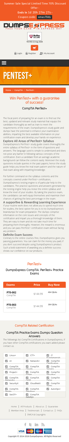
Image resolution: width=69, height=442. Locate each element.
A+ (10, 360)
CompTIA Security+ (53, 373)
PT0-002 (11, 292)
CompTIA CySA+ (32, 373)
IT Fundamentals (53, 356)
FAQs (59, 410)
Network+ (35, 360)
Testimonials (33, 410)
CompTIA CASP (32, 378)
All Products (26, 406)
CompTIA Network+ (11, 378)
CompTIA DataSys (32, 395)
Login (19, 53)
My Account (49, 53)
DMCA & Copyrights (36, 414)
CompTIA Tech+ (53, 384)
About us (40, 406)
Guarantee (53, 406)
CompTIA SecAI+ (11, 389)
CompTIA (18, 90)
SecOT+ (13, 394)
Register (32, 53)
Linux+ (12, 355)
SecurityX (13, 383)
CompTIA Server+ (53, 367)
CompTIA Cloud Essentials (13, 367)
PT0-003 (11, 304)
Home (8, 90)
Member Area (17, 410)
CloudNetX (35, 383)
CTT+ (32, 355)
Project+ (13, 372)
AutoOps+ (55, 388)
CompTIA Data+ (53, 378)
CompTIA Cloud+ (32, 367)
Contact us (48, 410)
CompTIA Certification (53, 361)
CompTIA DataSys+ (32, 389)
